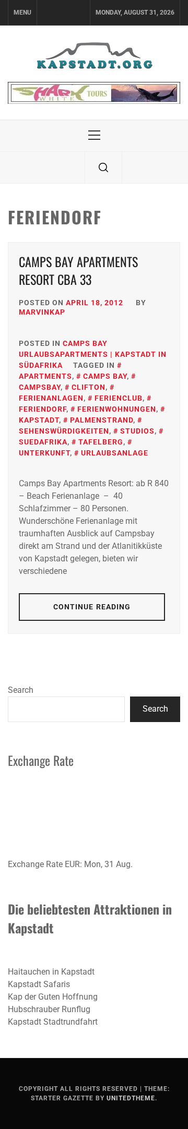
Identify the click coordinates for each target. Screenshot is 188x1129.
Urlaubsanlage (114, 453)
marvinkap (42, 312)
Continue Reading (92, 607)
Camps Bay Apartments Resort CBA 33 (78, 270)
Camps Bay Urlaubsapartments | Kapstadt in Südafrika (93, 354)
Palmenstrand (101, 420)
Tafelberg (100, 442)
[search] (103, 167)
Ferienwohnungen (116, 409)
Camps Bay (105, 376)
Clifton (88, 387)
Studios (137, 431)
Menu (22, 12)
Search (20, 690)
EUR (72, 864)
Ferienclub (119, 398)
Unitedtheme (131, 1098)
